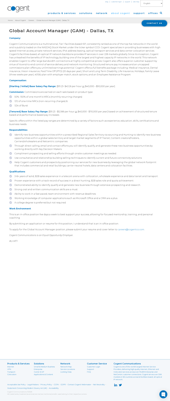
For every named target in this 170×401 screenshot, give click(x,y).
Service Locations (67, 369)
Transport (11, 372)
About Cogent (20, 20)
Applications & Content (43, 374)
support (127, 2)
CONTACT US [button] (154, 23)
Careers (31, 20)
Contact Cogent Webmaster (79, 385)
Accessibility (54, 388)
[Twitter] (120, 386)
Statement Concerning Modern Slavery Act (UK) (27, 388)
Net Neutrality (99, 385)
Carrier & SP (39, 372)
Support (90, 369)
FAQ (89, 372)
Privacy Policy (46, 385)
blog (106, 2)
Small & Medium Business (44, 367)
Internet (10, 367)
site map (136, 2)
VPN (9, 369)
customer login (116, 2)
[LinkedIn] (116, 386)
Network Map (66, 367)
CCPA (56, 385)
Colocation (11, 374)
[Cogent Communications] (18, 9)
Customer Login (93, 367)
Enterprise (38, 369)
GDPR (63, 385)
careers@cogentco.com (131, 229)
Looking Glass (65, 372)
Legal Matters (33, 385)
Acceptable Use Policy (16, 385)
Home (10, 20)
